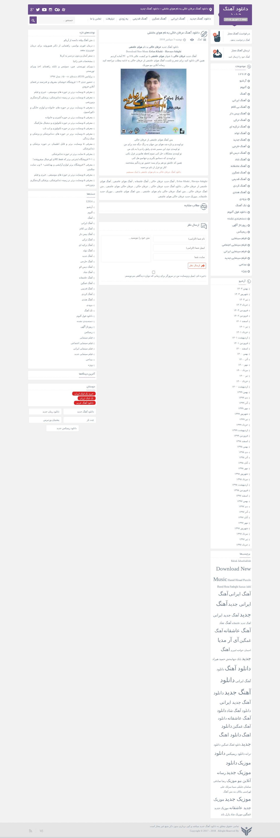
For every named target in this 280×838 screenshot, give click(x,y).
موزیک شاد (236, 814)
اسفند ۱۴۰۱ (242, 321)
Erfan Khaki (183, 181)
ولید (41, 830)
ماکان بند (237, 791)
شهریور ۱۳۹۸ (241, 473)
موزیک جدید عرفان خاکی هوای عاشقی (177, 196)
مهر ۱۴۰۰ (243, 364)
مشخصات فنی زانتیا (83, 61)
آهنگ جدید (240, 140)
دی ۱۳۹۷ (243, 506)
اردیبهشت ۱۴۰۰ (240, 386)
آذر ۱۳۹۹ (243, 402)
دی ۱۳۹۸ (243, 452)
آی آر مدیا (228, 640)
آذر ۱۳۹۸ (243, 457)
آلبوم (243, 87)
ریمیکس (242, 232)
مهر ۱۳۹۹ (243, 408)
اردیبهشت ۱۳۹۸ (240, 484)
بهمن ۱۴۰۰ (242, 353)
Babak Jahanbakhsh (241, 561)
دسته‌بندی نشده (237, 218)
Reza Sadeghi (231, 586)
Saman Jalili (245, 586)
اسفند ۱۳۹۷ (242, 495)
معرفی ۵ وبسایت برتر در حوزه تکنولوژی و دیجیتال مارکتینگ (63, 122)
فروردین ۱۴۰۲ (241, 315)
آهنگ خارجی (239, 146)
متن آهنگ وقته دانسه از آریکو (78, 40)
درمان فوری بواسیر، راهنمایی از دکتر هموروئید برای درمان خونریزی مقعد (62, 47)
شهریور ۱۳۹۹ (241, 413)
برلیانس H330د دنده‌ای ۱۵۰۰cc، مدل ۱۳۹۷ (71, 76)
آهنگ (199, 39)
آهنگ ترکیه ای (238, 127)
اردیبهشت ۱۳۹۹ (240, 430)
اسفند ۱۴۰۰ (242, 348)
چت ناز (90, 420)
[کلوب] (57, 9)
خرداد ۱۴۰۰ (242, 381)
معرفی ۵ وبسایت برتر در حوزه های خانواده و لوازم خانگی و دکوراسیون (62, 109)
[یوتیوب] (44, 9)
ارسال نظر (194, 265)
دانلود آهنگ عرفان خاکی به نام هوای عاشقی (173, 33)
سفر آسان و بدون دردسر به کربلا (76, 55)
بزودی (243, 199)
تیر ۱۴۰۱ (243, 326)
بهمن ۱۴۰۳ (242, 288)
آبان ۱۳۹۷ (243, 517)
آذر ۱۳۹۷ (243, 512)
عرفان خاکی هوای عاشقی (119, 186)
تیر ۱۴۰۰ (243, 375)
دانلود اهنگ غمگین (231, 744)
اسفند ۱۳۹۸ (242, 441)
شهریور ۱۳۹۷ (241, 528)
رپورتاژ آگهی (239, 225)
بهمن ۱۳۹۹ (242, 392)
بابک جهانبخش (233, 659)
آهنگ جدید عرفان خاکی (162, 181)
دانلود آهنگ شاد (239, 711)
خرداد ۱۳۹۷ (242, 544)
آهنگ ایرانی (178, 19)
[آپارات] (64, 9)
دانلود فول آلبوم (237, 212)
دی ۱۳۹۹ (243, 397)
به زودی (123, 19)
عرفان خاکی (142, 186)
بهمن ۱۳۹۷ (242, 501)
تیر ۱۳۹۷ (243, 539)
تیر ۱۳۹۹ (243, 419)
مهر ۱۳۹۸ (243, 468)
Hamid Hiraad (235, 580)
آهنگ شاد (241, 159)
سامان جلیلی (244, 786)
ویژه (244, 271)
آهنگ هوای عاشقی (122, 181)
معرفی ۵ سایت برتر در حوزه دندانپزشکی (72, 154)
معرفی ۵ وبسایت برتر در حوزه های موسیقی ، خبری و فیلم (63, 92)
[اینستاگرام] (50, 9)
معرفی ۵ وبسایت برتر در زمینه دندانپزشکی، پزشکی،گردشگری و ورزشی (62, 99)
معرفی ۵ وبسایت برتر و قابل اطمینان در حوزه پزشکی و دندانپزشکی (62, 146)
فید (30, 830)
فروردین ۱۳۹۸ (241, 490)
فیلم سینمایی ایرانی (235, 251)
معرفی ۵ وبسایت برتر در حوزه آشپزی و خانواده (69, 117)
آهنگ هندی (240, 192)
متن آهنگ (228, 791)
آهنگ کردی (240, 186)
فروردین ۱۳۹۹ (241, 435)
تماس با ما (95, 19)
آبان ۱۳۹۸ (243, 462)
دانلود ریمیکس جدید (67, 428)
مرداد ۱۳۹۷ (242, 533)
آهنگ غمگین (159, 19)
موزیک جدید (238, 799)
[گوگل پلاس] (32, 9)
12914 (242, 74)
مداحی (243, 264)
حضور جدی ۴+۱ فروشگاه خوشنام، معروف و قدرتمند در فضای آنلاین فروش (62, 84)
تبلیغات (110, 19)
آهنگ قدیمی (140, 19)
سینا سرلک (230, 787)
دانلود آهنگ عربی (84, 402)
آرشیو (243, 81)
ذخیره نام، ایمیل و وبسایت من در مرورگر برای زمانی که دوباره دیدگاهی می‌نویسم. (165, 276)
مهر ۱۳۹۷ (243, 522)
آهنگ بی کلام (239, 107)
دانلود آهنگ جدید (200, 19)
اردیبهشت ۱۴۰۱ (240, 337)
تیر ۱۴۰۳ (243, 299)
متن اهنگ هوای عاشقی (127, 191)
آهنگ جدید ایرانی (226, 615)
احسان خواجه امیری (241, 650)
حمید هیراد (218, 659)
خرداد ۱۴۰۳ (242, 304)
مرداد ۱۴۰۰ (242, 370)
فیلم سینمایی (239, 238)
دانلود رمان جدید (51, 411)
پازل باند (225, 814)
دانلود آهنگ (238, 668)
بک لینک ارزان (86, 398)
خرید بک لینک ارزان (83, 393)
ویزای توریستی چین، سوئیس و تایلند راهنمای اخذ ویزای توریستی (62, 68)
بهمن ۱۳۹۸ (242, 446)
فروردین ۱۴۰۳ (241, 310)
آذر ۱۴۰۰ (243, 359)
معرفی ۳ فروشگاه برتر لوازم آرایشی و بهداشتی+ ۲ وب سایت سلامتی (62, 167)
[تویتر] (38, 9)
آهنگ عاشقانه (142, 181)
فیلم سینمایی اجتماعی (234, 245)
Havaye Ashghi (199, 181)
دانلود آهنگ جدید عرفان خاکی (166, 186)
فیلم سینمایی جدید (236, 258)
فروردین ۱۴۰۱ (241, 343)
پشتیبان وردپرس (51, 420)
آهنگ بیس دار (238, 113)
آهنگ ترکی (240, 120)
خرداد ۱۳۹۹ (242, 424)
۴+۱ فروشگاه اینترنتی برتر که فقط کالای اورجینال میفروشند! (63, 159)
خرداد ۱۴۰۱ (242, 332)
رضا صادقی (219, 781)
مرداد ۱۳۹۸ (242, 479)
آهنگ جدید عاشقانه (241, 623)
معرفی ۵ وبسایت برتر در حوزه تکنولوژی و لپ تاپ (68, 128)
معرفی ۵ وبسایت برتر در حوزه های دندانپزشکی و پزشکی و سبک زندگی (62, 136)
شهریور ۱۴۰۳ (241, 294)
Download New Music (137, 51)
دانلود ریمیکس (235, 753)
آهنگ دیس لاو (238, 153)
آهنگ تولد (240, 133)
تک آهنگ (241, 205)
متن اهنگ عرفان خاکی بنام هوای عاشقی (164, 191)
